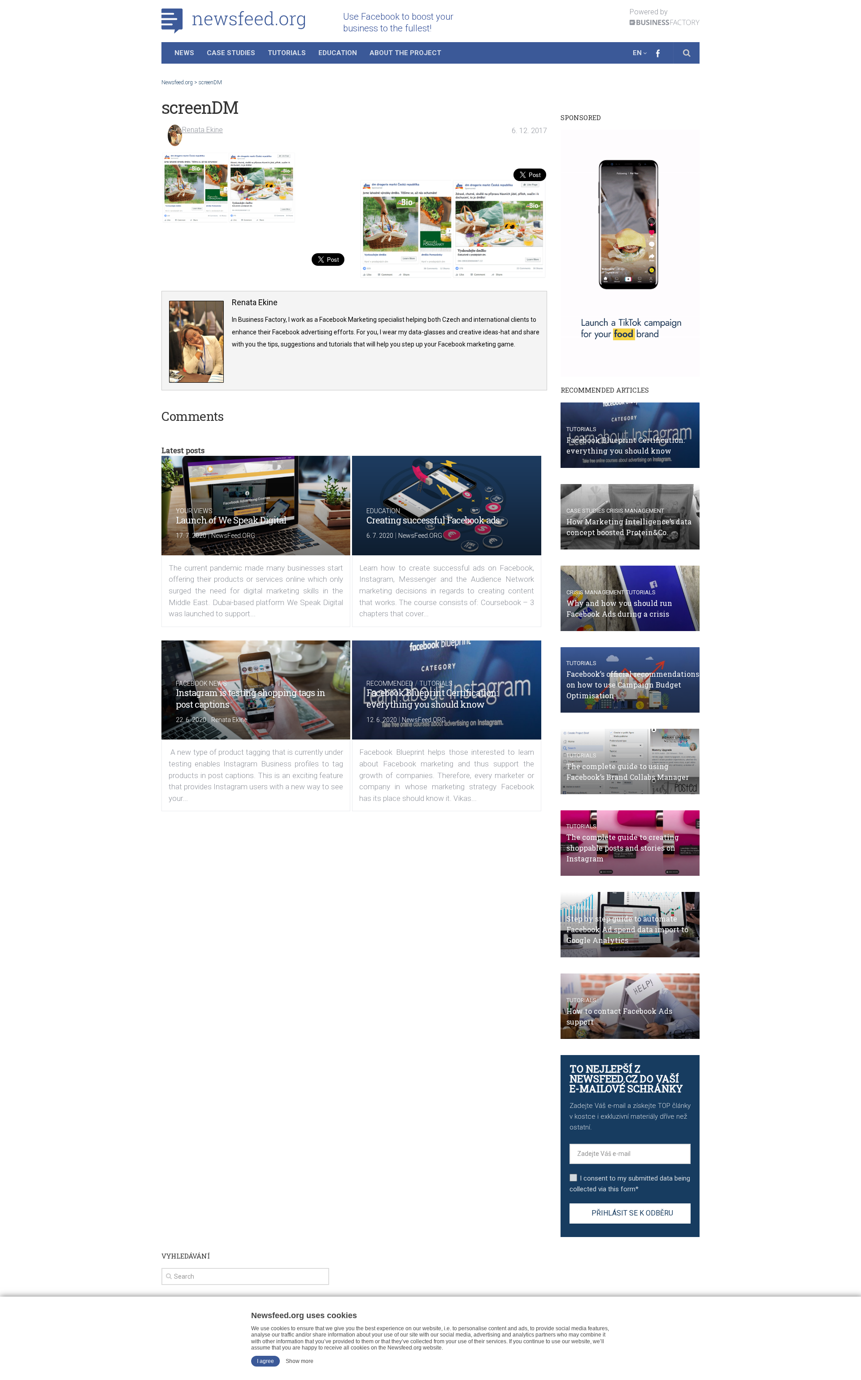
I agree (265, 1361)
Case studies (585, 510)
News (184, 53)
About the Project (405, 53)
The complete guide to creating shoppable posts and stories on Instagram (622, 847)
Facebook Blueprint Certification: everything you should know (432, 698)
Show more (299, 1361)
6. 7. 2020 (379, 535)
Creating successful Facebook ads (433, 520)
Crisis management (635, 510)
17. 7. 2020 (191, 535)
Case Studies (231, 53)
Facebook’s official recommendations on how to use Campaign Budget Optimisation (632, 684)
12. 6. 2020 (381, 719)
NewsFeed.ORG (233, 535)
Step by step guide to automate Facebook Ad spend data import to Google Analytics (627, 929)
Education (337, 53)
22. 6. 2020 (191, 719)
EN (637, 53)
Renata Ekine (202, 129)
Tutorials (287, 53)
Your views (194, 511)
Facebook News (201, 683)
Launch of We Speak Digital (231, 520)
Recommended (389, 683)
